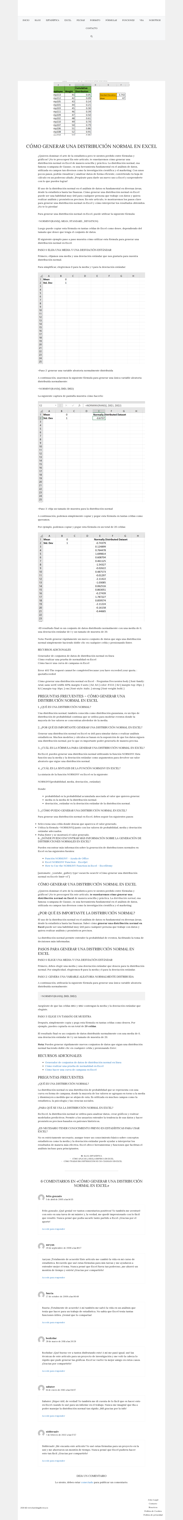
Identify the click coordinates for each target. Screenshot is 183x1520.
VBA (142, 20)
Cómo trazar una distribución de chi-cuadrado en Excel (93, 1161)
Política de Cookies (153, 1511)
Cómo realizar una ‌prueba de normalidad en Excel (74, 1066)
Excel (67, 20)
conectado (87, 1482)
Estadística (52, 20)
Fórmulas (111, 20)
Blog (38, 20)
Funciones (128, 20)
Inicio (26, 20)
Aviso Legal (153, 1500)
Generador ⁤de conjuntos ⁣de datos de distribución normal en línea (83, 1062)
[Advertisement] (91, 61)
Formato (95, 20)
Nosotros (154, 20)
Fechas (81, 20)
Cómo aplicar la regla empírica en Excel (93, 1159)
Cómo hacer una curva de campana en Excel (71, 1069)
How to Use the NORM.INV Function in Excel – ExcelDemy (79, 865)
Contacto (91, 28)
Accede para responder (53, 1229)
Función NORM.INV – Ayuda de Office (67, 858)
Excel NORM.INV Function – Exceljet (66, 862)
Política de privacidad (153, 1515)
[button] (91, 36)
